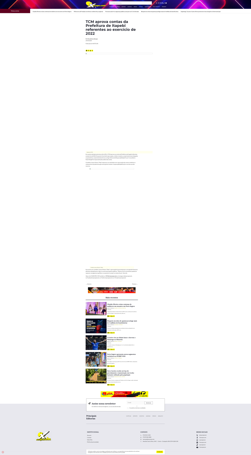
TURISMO (120, 358)
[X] (88, 50)
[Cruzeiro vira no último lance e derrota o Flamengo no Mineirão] (96, 342)
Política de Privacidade (120, 452)
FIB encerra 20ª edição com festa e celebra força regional (88, 11)
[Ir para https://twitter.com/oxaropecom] (222, 435)
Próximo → (135, 284)
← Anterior (89, 284)
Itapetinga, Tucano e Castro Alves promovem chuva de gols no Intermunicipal (200, 11)
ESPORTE (115, 341)
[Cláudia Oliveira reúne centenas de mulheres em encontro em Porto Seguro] (96, 308)
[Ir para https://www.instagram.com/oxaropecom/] (222, 440)
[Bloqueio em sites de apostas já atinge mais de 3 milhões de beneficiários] (96, 325)
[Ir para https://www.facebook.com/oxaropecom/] (222, 438)
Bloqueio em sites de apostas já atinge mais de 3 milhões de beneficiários (159, 11)
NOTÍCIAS (95, 43)
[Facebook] (86, 50)
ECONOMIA (116, 324)
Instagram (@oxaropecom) (125, 276)
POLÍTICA (124, 308)
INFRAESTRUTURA (117, 376)
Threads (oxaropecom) (120, 277)
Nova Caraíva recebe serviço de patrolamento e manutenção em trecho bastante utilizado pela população (120, 373)
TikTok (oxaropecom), (111, 276)
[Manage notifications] (3, 452)
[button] (148, 402)
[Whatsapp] (92, 50)
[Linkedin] (90, 50)
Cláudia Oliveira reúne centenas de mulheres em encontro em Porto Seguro (52, 11)
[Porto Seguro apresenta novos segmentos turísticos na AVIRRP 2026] (96, 359)
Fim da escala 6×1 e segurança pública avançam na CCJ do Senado (122, 11)
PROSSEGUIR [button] (159, 451)
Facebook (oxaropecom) (93, 277)
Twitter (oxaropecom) (106, 277)
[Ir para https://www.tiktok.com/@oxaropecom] (222, 445)
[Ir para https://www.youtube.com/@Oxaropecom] (222, 447)
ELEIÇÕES (116, 308)
